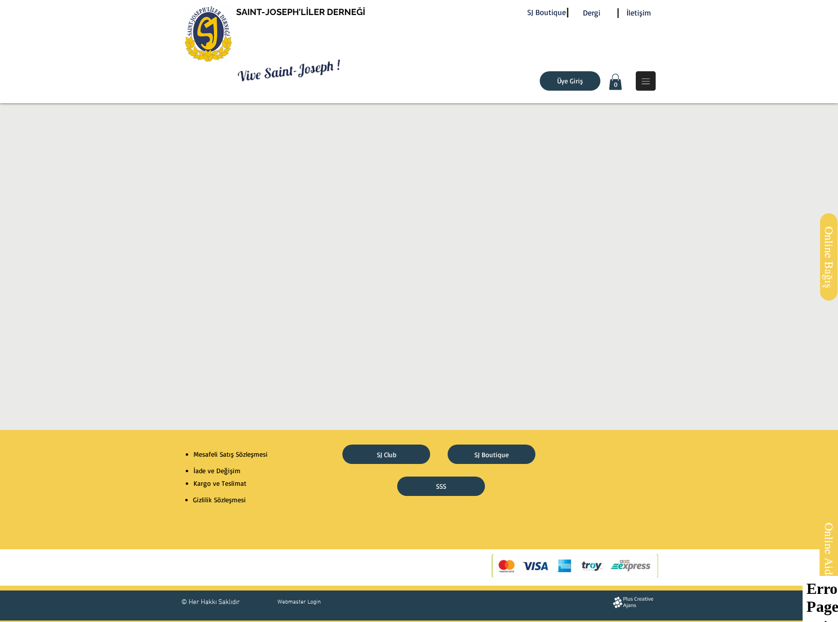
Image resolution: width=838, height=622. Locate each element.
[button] (615, 82)
